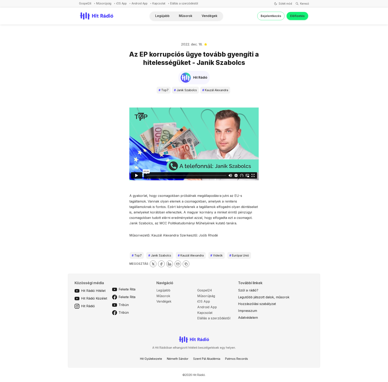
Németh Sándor (177, 358)
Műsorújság (103, 3)
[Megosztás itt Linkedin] (169, 264)
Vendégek (209, 16)
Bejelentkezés (271, 16)
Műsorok (185, 16)
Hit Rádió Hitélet (93, 291)
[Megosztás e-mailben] (178, 264)
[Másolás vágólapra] (186, 264)
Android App (140, 3)
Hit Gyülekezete (151, 358)
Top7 (164, 90)
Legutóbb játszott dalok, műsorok (263, 297)
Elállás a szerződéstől (184, 3)
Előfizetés (297, 16)
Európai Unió (239, 255)
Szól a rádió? (248, 290)
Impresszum (247, 311)
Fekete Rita (127, 289)
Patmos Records (236, 358)
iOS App (121, 3)
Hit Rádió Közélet (94, 298)
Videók (216, 255)
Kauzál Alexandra (215, 90)
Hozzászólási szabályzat (257, 304)
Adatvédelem (248, 318)
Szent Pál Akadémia (206, 358)
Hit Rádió (88, 306)
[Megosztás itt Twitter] (153, 264)
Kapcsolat (158, 3)
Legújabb (162, 16)
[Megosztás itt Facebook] (161, 264)
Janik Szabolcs (185, 90)
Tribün (124, 305)
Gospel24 (85, 3)
